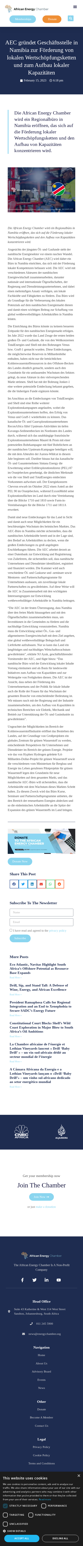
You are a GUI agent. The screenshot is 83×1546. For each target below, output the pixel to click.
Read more (45, 1499)
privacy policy (57, 930)
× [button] (78, 1475)
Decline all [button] (60, 1538)
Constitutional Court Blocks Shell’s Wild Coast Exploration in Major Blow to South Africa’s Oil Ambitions (41, 1027)
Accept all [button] (21, 1538)
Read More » (16, 977)
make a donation (46, 1206)
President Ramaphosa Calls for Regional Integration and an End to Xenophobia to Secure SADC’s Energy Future (40, 1006)
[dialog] (41, 1509)
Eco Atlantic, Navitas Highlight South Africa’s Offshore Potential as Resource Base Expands (39, 969)
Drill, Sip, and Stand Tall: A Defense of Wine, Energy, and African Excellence (39, 987)
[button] (75, 7)
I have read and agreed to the (39, 930)
